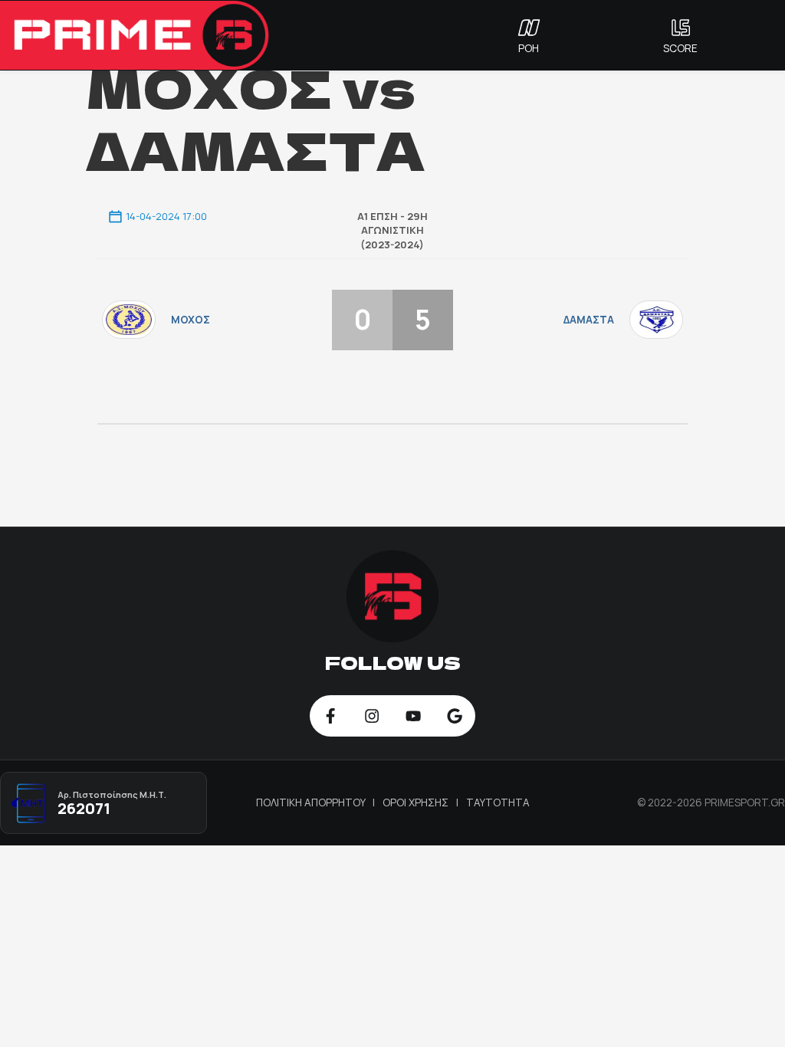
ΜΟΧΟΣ (190, 320)
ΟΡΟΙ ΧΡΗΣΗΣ (417, 802)
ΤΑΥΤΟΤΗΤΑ (498, 802)
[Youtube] (413, 716)
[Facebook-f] (330, 716)
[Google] (454, 716)
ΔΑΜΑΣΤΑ (588, 320)
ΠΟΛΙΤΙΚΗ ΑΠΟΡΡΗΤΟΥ (312, 802)
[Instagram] (371, 716)
